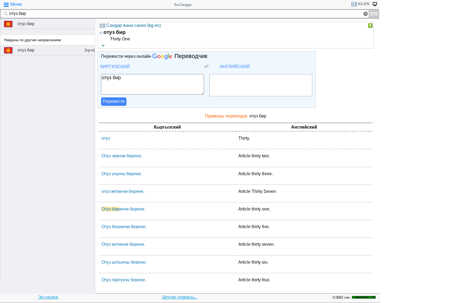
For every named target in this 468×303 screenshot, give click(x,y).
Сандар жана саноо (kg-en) (133, 25)
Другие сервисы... (180, 297)
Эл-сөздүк (48, 297)
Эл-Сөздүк (183, 5)
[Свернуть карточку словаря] (369, 25)
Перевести (114, 101)
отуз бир (26, 23)
